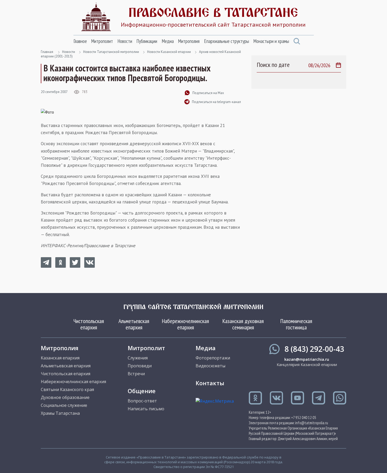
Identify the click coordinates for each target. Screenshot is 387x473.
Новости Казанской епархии (169, 52)
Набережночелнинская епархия (185, 324)
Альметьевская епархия (133, 324)
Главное (80, 41)
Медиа (168, 41)
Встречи (136, 373)
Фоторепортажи (213, 357)
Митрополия (189, 41)
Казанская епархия (60, 357)
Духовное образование (65, 397)
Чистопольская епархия (88, 324)
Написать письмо (146, 408)
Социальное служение (64, 405)
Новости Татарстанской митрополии (111, 52)
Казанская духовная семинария (243, 324)
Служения (138, 357)
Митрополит (102, 41)
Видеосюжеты (210, 365)
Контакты (210, 383)
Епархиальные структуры (226, 41)
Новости (124, 41)
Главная (47, 52)
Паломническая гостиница (296, 324)
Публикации (146, 41)
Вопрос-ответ (142, 400)
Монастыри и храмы (271, 41)
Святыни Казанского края (67, 389)
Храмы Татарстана (60, 413)
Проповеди (140, 365)
